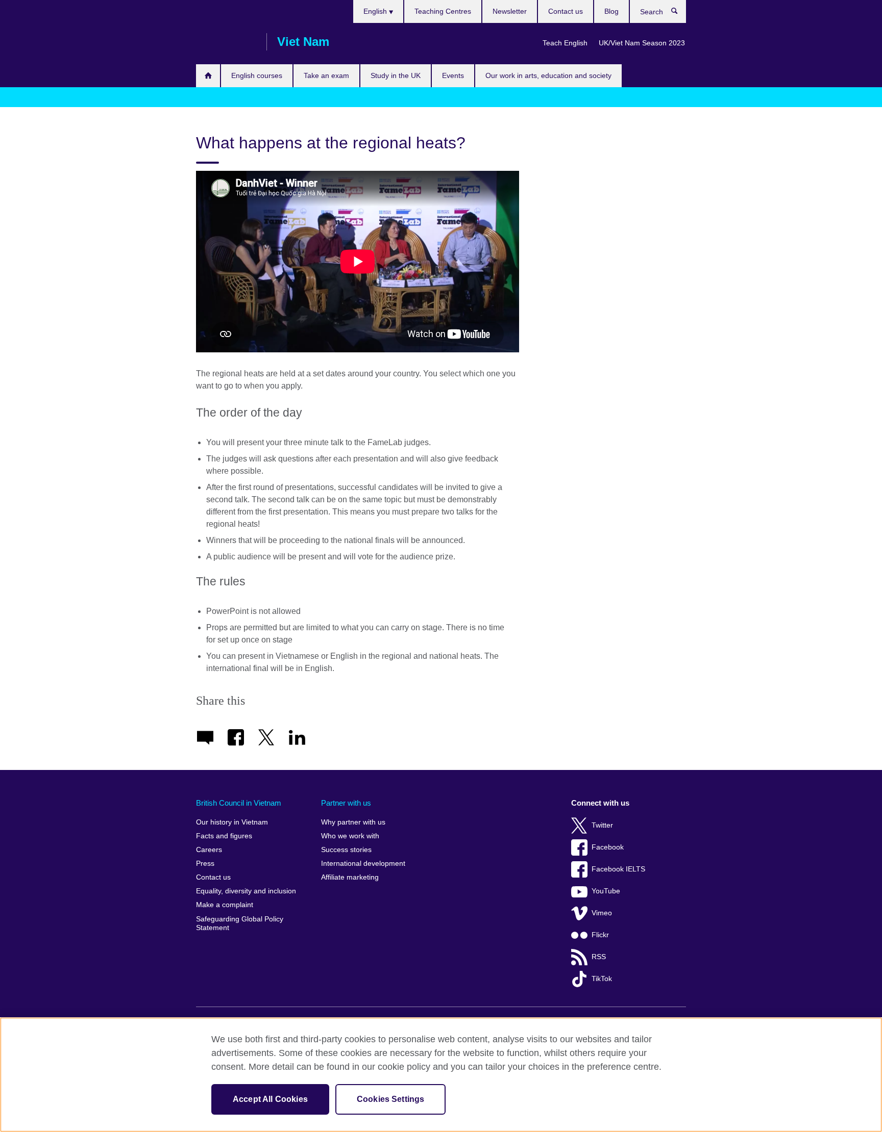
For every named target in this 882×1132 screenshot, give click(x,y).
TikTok (602, 979)
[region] (441, 1074)
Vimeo (602, 913)
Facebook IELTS (618, 869)
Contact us (565, 11)
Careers (209, 850)
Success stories (346, 850)
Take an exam (326, 75)
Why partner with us (353, 822)
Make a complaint (224, 905)
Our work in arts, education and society (548, 75)
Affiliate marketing (350, 877)
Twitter (602, 825)
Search (679, 13)
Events (453, 75)
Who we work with (350, 836)
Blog (611, 11)
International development (363, 863)
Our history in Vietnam (232, 822)
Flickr (600, 935)
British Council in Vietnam (238, 803)
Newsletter (510, 11)
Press (205, 863)
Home (208, 75)
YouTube (606, 891)
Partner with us (346, 803)
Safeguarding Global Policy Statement (239, 923)
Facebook (608, 847)
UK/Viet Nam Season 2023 (642, 43)
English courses (256, 75)
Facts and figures (224, 836)
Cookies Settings (391, 1099)
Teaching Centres (442, 11)
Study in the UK (396, 75)
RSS (599, 957)
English (376, 11)
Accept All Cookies (270, 1099)
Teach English (565, 43)
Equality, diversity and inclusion (246, 891)
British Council (226, 41)
